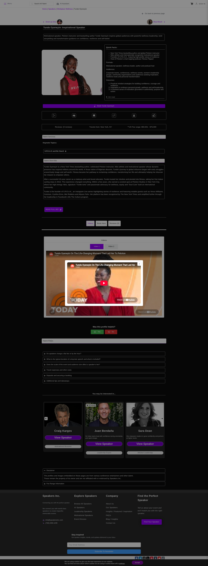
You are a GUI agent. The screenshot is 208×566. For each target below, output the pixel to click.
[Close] (139, 264)
